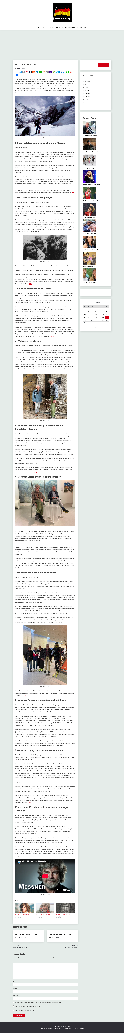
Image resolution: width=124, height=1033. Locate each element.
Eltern (86, 87)
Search (104, 65)
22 (103, 317)
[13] (24, 695)
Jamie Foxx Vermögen (89, 233)
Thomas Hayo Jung (89, 266)
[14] (26, 695)
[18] (31, 802)
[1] (72, 192)
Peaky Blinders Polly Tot (90, 250)
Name (15, 982)
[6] (53, 336)
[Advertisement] (62, 42)
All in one (87, 81)
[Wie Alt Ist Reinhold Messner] (24, 908)
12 (92, 314)
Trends (87, 103)
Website (15, 995)
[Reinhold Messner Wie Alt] (45, 908)
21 (99, 317)
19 (92, 317)
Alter (86, 84)
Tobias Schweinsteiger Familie (92, 201)
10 (85, 314)
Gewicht (87, 96)
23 (107, 317)
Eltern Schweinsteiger (89, 217)
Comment (16, 962)
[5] (51, 336)
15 (103, 314)
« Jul (95, 327)
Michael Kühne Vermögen (26, 934)
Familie (87, 90)
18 (88, 317)
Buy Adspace (42, 27)
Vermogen (88, 106)
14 (99, 314)
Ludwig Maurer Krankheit (60, 934)
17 (85, 317)
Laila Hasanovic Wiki (89, 282)
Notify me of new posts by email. (24, 1010)
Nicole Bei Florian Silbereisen (91, 184)
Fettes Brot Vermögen (89, 168)
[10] (35, 472)
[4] (31, 284)
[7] (63, 371)
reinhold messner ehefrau (63, 914)
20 (96, 317)
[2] (74, 192)
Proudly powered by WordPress (50, 1028)
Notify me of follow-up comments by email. (27, 1006)
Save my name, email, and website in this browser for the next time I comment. (38, 1002)
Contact (51, 27)
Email (15, 988)
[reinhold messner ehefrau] (65, 908)
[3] (29, 284)
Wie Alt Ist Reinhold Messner (23, 914)
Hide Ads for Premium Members (65, 27)
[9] (33, 472)
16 (107, 314)
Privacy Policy (81, 27)
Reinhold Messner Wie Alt (43, 914)
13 (96, 314)
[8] (64, 371)
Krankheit (87, 100)
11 (88, 314)
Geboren (87, 93)
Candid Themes (79, 1028)
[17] (29, 802)
